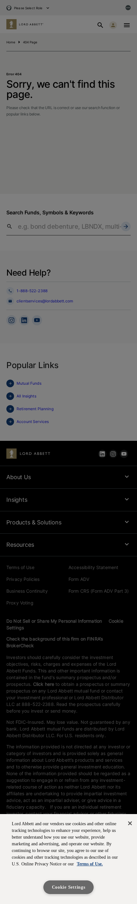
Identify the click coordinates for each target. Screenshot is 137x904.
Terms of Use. (90, 864)
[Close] (130, 823)
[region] (68, 859)
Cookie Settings (68, 887)
